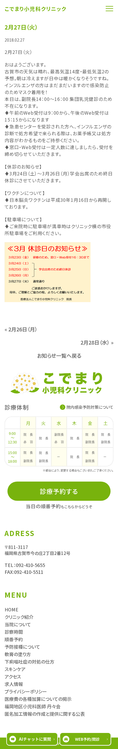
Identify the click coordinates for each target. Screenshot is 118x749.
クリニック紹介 (19, 616)
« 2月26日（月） (21, 329)
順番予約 (14, 639)
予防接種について (22, 646)
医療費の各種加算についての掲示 (38, 698)
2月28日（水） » (96, 342)
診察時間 (14, 631)
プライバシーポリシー (26, 691)
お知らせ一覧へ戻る (59, 355)
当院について (18, 624)
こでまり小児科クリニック (36, 8)
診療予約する (59, 491)
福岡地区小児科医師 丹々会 (32, 706)
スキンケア (15, 669)
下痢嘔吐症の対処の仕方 (29, 661)
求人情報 (14, 683)
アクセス (13, 676)
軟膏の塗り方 (18, 654)
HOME (11, 609)
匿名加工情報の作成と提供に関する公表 (45, 713)
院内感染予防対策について (89, 407)
